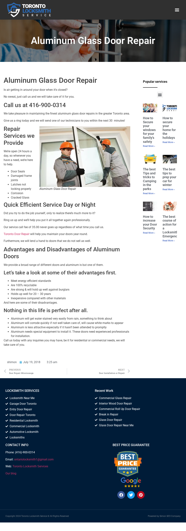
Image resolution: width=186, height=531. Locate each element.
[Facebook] (121, 495)
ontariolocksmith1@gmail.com (34, 459)
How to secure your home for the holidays (169, 128)
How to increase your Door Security (150, 222)
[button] (177, 9)
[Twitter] (131, 495)
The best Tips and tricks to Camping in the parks (149, 179)
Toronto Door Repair (16, 234)
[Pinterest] (141, 495)
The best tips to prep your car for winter (169, 177)
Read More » (149, 146)
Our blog (10, 473)
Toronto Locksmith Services (30, 466)
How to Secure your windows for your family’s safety (149, 130)
